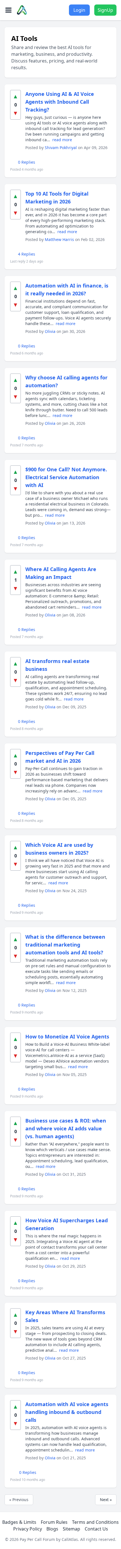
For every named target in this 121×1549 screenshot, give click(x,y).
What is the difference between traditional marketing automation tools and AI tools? (65, 944)
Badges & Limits (19, 1522)
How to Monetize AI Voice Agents (67, 1036)
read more (62, 139)
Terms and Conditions (95, 1522)
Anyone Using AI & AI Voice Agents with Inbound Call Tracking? (59, 102)
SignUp (105, 10)
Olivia (51, 331)
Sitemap (71, 1529)
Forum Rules (54, 1522)
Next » (106, 1499)
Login (79, 10)
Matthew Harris (60, 239)
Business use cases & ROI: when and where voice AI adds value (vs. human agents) (65, 1128)
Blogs (52, 1529)
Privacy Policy (27, 1529)
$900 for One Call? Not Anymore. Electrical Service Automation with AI (66, 477)
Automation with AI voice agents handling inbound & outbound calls (66, 1412)
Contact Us (96, 1529)
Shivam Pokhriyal (61, 147)
